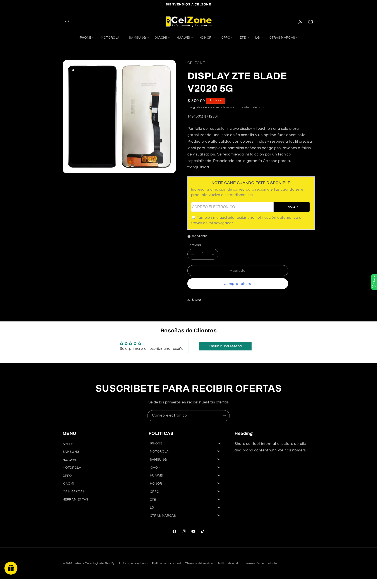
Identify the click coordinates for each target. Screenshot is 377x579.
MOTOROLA (72, 467)
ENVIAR (292, 207)
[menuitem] (86, 38)
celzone (79, 563)
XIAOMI (68, 483)
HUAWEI (69, 459)
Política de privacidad (166, 563)
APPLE (68, 444)
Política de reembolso (133, 563)
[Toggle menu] (219, 443)
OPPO (67, 475)
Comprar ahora (238, 283)
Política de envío (229, 563)
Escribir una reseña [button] (225, 346)
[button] (68, 22)
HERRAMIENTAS (76, 499)
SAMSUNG (71, 451)
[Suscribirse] (224, 415)
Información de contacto (260, 563)
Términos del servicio (199, 563)
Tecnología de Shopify (99, 563)
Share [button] (196, 299)
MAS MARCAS (74, 491)
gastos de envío (204, 107)
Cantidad (194, 245)
